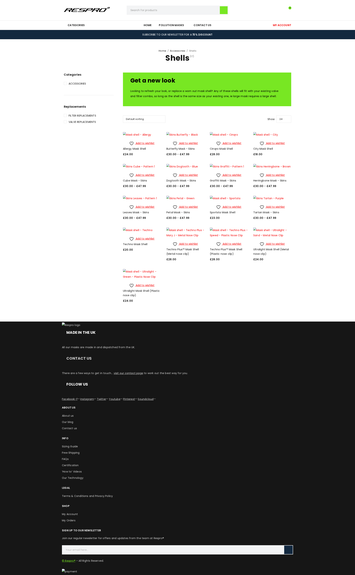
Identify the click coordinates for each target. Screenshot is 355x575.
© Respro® (68, 561)
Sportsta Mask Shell (222, 212)
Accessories (177, 51)
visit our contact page (128, 373)
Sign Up (288, 550)
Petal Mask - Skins (178, 212)
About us (68, 416)
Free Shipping (71, 453)
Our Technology (72, 478)
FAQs (65, 459)
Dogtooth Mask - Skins (181, 180)
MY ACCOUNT (282, 25)
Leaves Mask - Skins (136, 212)
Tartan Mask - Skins (266, 212)
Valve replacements (82, 122)
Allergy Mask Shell (134, 149)
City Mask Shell (263, 149)
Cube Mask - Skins (135, 180)
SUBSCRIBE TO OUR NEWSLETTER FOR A (177, 34)
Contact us (69, 428)
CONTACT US (79, 358)
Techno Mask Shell (135, 244)
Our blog (67, 422)
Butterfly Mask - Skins (180, 149)
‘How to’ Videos (72, 471)
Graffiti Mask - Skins (223, 180)
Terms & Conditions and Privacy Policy (87, 496)
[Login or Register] (280, 10)
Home (162, 51)
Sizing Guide (70, 446)
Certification (70, 465)
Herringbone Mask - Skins (269, 180)
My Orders (68, 520)
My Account (70, 514)
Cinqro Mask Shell (221, 149)
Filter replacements (82, 115)
